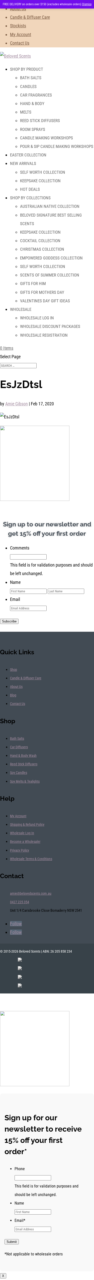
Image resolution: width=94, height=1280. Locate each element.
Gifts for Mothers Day (42, 292)
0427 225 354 (19, 902)
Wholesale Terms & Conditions (31, 859)
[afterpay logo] (20, 985)
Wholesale (20, 309)
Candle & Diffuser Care (30, 17)
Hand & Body (32, 103)
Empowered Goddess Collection (51, 257)
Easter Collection (28, 154)
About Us (18, 8)
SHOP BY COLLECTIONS (30, 197)
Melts (25, 112)
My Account (20, 34)
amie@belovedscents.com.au (30, 893)
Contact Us (19, 43)
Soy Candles (18, 773)
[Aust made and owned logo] (20, 960)
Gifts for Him (33, 283)
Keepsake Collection (40, 180)
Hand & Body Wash (23, 756)
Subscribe (9, 621)
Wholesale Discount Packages (50, 326)
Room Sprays (32, 129)
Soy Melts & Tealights (25, 781)
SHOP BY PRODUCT (26, 69)
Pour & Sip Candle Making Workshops (56, 146)
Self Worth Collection (42, 172)
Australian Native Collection (49, 206)
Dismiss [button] (86, 4)
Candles (28, 86)
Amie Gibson (16, 403)
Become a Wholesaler (25, 842)
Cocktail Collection (40, 240)
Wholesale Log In (37, 317)
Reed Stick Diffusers (40, 120)
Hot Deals (30, 189)
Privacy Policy (19, 850)
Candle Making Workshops (46, 137)
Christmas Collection (42, 249)
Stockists (18, 25)
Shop (13, 670)
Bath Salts (30, 77)
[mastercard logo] (20, 977)
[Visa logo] (20, 968)
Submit (12, 1242)
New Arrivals (23, 163)
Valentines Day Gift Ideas (45, 300)
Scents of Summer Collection (49, 275)
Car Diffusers (19, 747)
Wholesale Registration (44, 335)
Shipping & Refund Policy (27, 824)
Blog (13, 695)
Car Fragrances (36, 95)
